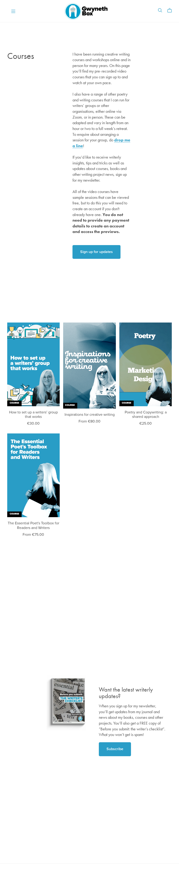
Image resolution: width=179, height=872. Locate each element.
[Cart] (171, 10)
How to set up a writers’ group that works (33, 414)
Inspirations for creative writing (90, 414)
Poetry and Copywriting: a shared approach (146, 414)
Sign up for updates (96, 252)
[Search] (160, 10)
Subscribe (115, 749)
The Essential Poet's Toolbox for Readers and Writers (33, 525)
